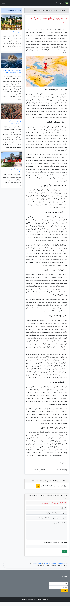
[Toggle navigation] (3, 3)
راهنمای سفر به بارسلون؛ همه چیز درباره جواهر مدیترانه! (12, 122)
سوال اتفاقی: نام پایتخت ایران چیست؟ (55, 542)
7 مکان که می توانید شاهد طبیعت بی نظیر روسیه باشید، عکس (12, 71)
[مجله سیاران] (62, 3)
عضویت (64, 590)
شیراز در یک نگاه (16, 32)
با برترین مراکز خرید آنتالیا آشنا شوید (13, 170)
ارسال (64, 551)
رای (38, 486)
